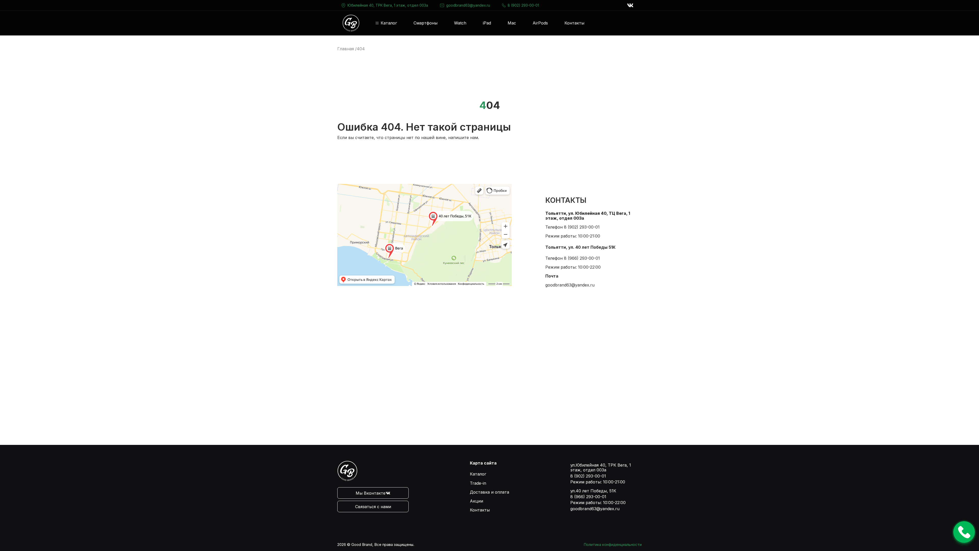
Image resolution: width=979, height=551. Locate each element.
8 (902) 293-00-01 (523, 5)
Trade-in (478, 483)
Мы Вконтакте (370, 493)
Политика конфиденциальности (613, 544)
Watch (460, 23)
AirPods (540, 23)
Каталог (389, 23)
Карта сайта (483, 463)
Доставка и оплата (489, 492)
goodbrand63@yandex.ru (468, 5)
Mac (512, 23)
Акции (476, 501)
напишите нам (463, 137)
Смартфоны (425, 23)
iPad (487, 23)
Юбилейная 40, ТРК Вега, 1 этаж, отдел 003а (387, 5)
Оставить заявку (964, 532)
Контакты (574, 23)
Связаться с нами (373, 506)
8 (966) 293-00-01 (582, 258)
